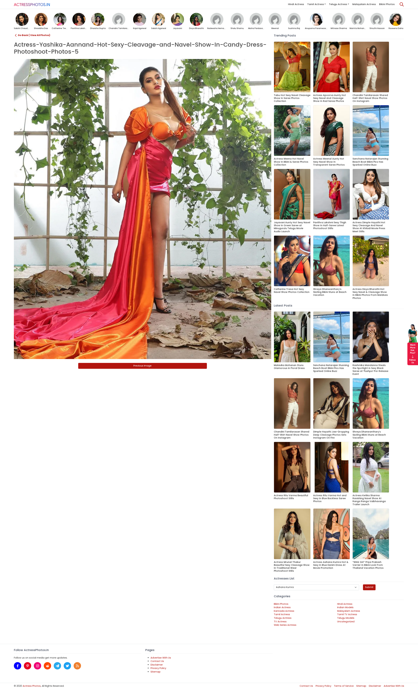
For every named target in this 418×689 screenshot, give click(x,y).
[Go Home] (32, 4)
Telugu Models (345, 618)
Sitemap (156, 671)
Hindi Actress (296, 4)
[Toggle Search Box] (401, 4)
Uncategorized (345, 621)
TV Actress (280, 621)
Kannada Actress (284, 611)
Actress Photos (32, 686)
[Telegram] (57, 665)
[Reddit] (47, 665)
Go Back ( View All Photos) (34, 35)
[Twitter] (67, 665)
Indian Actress (282, 607)
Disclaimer (157, 664)
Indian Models (345, 607)
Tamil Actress (315, 4)
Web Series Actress (285, 625)
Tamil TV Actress (347, 614)
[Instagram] (37, 665)
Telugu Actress (338, 4)
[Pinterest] (27, 665)
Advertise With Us (161, 657)
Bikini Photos (387, 4)
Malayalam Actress (364, 4)
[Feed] (77, 665)
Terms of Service (344, 686)
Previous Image (142, 365)
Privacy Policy (158, 668)
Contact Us (157, 661)
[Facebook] (17, 665)
